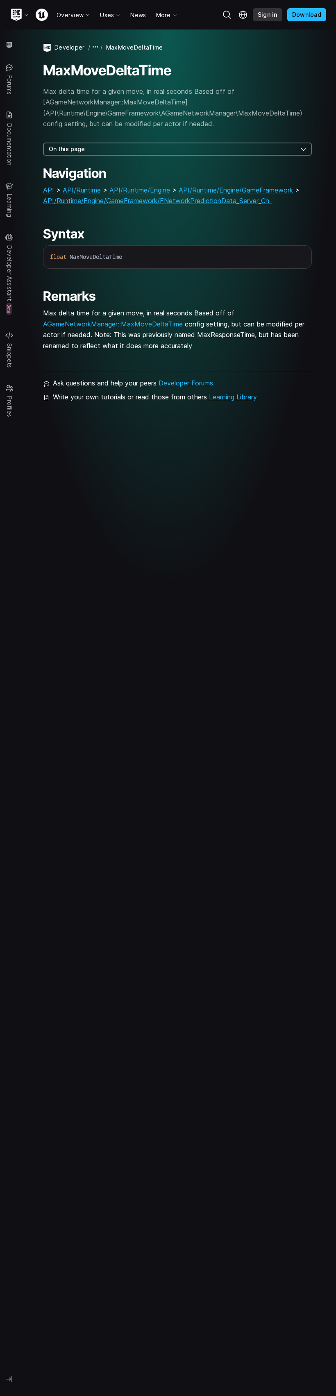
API (48, 190)
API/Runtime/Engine (139, 190)
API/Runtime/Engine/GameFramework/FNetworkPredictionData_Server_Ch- (157, 201)
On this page (67, 148)
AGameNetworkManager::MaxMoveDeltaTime (113, 324)
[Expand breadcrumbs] (95, 47)
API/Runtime (82, 190)
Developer (69, 47)
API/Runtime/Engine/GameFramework (236, 190)
